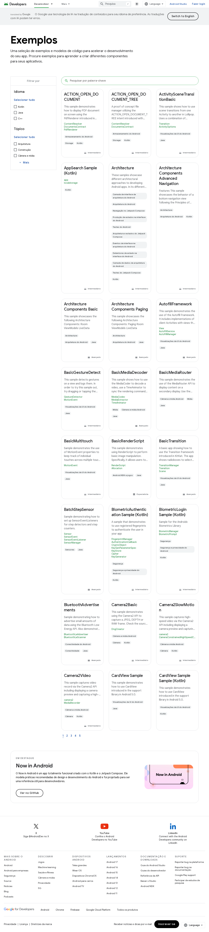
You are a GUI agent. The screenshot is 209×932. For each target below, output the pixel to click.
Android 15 (112, 872)
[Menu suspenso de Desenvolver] (53, 4)
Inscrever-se (166, 924)
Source (7, 880)
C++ (20, 118)
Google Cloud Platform (98, 909)
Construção (24, 149)
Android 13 (112, 882)
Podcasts (8, 896)
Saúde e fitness (46, 872)
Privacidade (44, 882)
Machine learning (47, 867)
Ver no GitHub (29, 793)
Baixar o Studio (148, 880)
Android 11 (111, 893)
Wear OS (77, 870)
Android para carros (82, 880)
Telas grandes (79, 865)
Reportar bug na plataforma (189, 862)
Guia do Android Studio (153, 865)
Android (8, 865)
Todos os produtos (127, 909)
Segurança (9, 875)
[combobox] (115, 4)
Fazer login (198, 3)
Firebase (75, 909)
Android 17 (112, 862)
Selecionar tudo (24, 100)
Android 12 (112, 888)
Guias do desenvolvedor (153, 870)
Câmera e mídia (26, 155)
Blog (6, 891)
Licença (24, 924)
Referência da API (150, 875)
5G (39, 888)
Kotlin (21, 106)
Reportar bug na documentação (183, 868)
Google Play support (185, 875)
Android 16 (112, 867)
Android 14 (112, 877)
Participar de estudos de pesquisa (187, 881)
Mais (64, 3)
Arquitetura (24, 144)
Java (20, 112)
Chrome (60, 909)
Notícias (8, 886)
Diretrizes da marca (41, 924)
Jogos (41, 862)
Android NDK (147, 886)
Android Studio (178, 3)
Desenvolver (41, 3)
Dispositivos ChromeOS (84, 875)
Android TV (78, 886)
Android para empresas (16, 870)
